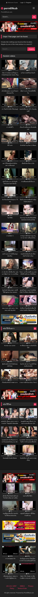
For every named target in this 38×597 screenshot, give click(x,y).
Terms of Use (22, 588)
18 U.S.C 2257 (11, 586)
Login (22, 2)
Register (28, 2)
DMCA (22, 586)
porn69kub (10, 8)
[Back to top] (32, 591)
